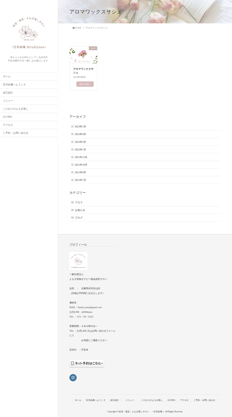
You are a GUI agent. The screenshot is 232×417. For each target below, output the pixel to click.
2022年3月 (80, 142)
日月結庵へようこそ (14, 84)
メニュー (10, 100)
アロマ (79, 202)
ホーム (7, 76)
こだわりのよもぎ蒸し (15, 108)
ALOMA (7, 116)
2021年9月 (80, 172)
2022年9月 (80, 134)
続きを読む (85, 84)
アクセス (8, 125)
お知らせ (80, 210)
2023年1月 (80, 126)
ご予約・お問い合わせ (15, 133)
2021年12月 (81, 157)
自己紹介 (8, 92)
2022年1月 (80, 149)
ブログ (79, 217)
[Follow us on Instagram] (73, 377)
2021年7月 (80, 180)
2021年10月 (81, 164)
